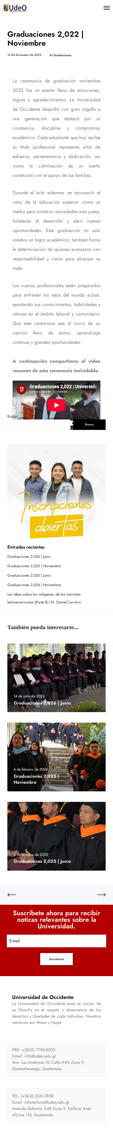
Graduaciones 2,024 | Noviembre (34, 584)
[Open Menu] (106, 8)
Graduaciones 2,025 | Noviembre (34, 566)
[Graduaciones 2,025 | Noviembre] (56, 757)
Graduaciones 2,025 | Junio (29, 575)
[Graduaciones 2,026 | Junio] (56, 678)
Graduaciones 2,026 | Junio (29, 556)
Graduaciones (62, 55)
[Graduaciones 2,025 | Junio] (56, 836)
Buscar (12, 416)
